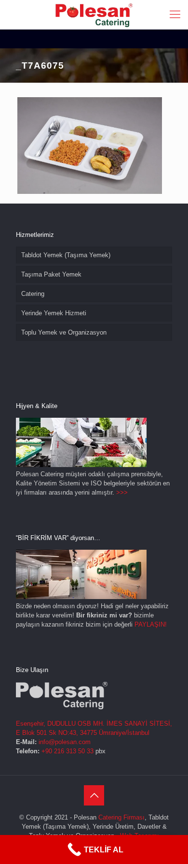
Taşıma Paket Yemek (51, 274)
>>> (122, 492)
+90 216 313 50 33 (67, 751)
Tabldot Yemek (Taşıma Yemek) (65, 255)
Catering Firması (121, 817)
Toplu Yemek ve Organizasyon (64, 332)
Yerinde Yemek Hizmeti (53, 313)
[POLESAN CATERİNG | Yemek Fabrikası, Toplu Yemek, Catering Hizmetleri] (94, 14)
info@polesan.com (65, 742)
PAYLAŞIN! (150, 624)
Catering (32, 293)
